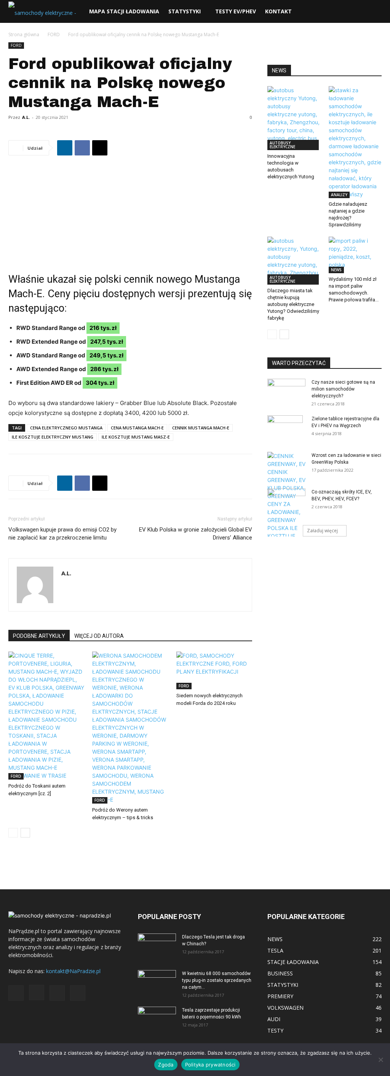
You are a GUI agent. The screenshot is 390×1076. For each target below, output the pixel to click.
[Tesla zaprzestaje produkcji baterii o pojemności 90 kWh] (157, 1015)
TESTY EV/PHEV (235, 11)
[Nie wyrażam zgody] (380, 1059)
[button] (372, 12)
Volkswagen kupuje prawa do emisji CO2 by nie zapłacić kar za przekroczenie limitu (62, 533)
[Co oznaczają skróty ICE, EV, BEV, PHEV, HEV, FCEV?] (286, 499)
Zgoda (165, 1065)
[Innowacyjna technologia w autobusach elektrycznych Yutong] (294, 118)
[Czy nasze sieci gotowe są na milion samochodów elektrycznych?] (286, 390)
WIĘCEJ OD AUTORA (99, 636)
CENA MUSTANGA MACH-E (137, 428)
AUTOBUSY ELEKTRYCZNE (282, 144)
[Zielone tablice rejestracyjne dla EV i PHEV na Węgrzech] (285, 428)
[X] (99, 147)
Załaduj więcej (322, 530)
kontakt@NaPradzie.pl (73, 971)
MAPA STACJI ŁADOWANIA (124, 11)
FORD (54, 34)
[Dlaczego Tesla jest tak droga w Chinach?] (157, 946)
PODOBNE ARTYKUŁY (39, 636)
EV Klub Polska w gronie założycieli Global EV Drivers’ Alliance (195, 533)
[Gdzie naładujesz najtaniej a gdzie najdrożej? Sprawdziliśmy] (355, 142)
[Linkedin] (64, 147)
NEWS (336, 269)
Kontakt (278, 11)
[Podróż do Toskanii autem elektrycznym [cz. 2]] (46, 716)
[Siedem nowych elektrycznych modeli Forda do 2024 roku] (214, 671)
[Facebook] (82, 147)
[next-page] (25, 832)
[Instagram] (36, 992)
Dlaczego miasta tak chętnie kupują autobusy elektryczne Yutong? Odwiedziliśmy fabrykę (293, 304)
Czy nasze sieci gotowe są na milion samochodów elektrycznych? (343, 389)
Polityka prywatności (210, 1065)
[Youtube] (77, 993)
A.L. (26, 117)
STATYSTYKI (184, 11)
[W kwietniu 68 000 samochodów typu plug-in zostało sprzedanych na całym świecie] (157, 980)
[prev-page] (13, 832)
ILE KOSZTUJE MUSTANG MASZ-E (136, 437)
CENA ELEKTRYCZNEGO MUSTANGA (66, 428)
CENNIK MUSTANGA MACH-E (200, 428)
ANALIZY (339, 194)
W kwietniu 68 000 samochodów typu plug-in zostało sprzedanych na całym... (216, 980)
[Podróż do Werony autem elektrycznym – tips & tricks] (130, 728)
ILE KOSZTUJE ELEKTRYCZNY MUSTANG (52, 437)
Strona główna (23, 34)
